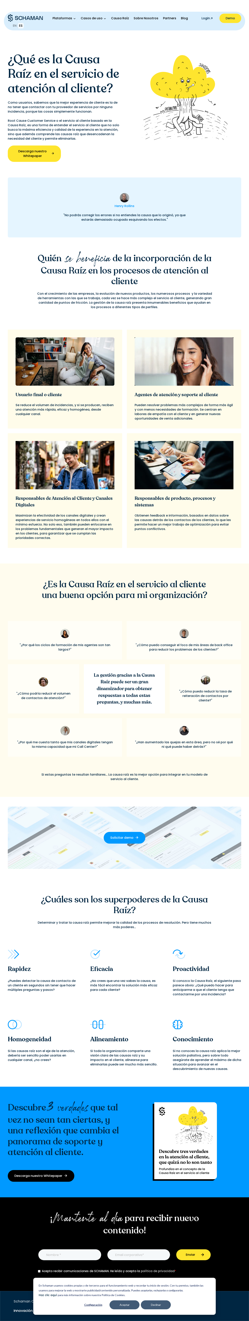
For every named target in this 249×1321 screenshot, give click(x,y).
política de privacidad (158, 1271)
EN (15, 25)
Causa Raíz (120, 18)
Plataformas (62, 18)
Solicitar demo (122, 837)
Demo (230, 18)
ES (21, 25)
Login (206, 18)
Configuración (93, 1304)
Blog (184, 18)
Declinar (156, 1304)
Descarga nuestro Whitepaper (32, 153)
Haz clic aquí (48, 1295)
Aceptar (125, 1304)
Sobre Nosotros (146, 18)
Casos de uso (92, 18)
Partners (169, 18)
